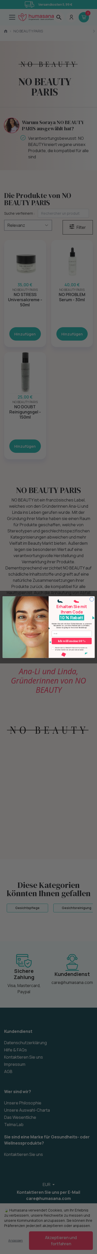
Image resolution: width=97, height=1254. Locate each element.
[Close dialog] (91, 599)
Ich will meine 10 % (71, 641)
